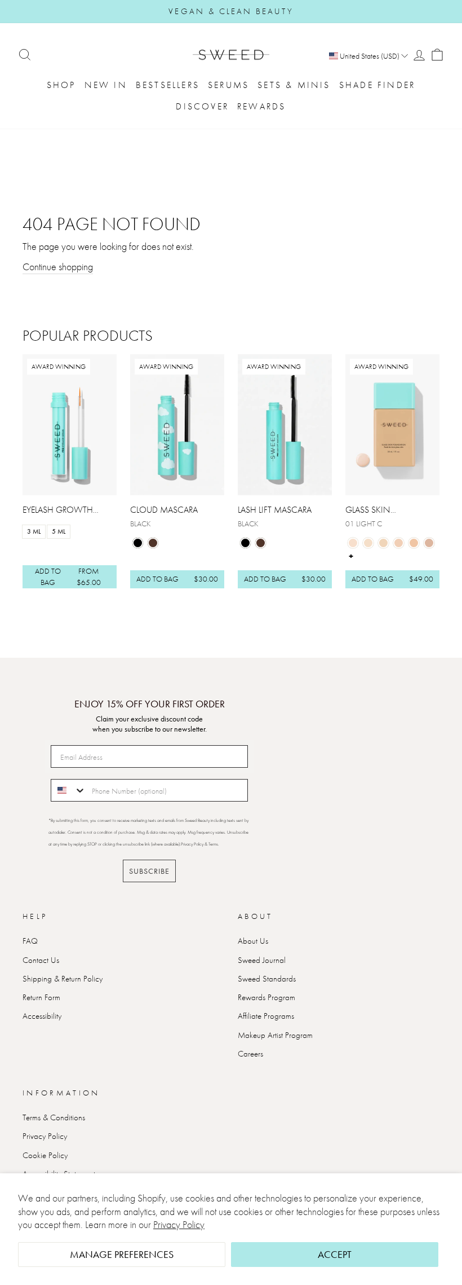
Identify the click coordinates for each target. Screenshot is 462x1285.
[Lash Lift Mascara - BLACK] (245, 543)
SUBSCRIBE (149, 871)
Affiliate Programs (266, 1016)
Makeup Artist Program (275, 1035)
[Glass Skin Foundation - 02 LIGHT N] (368, 543)
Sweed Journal (262, 960)
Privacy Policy (179, 1224)
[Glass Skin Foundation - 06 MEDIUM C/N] (429, 543)
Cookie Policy (45, 1155)
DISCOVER (202, 106)
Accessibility (42, 1016)
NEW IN (106, 85)
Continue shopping (58, 266)
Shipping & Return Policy (63, 978)
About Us (253, 941)
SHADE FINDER (377, 85)
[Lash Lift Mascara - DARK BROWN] (260, 543)
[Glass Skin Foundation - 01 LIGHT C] (353, 543)
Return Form (41, 997)
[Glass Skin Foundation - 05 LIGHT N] (413, 543)
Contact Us (41, 960)
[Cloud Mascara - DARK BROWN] (153, 543)
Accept (335, 1254)
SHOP (61, 85)
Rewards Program (266, 997)
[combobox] (68, 790)
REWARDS (261, 106)
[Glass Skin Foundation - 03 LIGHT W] (383, 543)
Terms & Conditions (54, 1117)
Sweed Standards (267, 978)
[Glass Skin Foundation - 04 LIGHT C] (398, 543)
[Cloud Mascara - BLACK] (137, 543)
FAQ (30, 941)
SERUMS (228, 85)
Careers (250, 1053)
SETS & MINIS (293, 85)
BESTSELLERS (167, 85)
